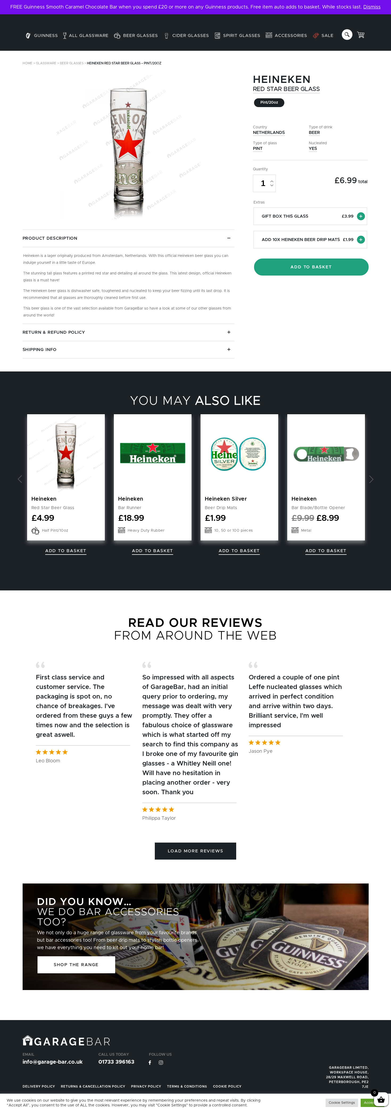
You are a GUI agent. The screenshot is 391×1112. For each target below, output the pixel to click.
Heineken (282, 80)
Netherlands (269, 132)
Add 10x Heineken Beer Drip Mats (308, 240)
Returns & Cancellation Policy (93, 1086)
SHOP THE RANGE (76, 965)
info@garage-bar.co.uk (52, 1062)
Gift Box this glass (308, 216)
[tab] (128, 277)
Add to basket (239, 551)
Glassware (46, 63)
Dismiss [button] (372, 7)
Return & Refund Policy (54, 332)
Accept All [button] (372, 1103)
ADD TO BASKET (311, 267)
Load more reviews (195, 851)
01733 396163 (116, 1062)
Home (27, 63)
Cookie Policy (227, 1086)
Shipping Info (40, 350)
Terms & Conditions (187, 1086)
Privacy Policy (146, 1086)
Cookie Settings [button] (342, 1103)
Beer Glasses (72, 63)
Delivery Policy (39, 1086)
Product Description (50, 238)
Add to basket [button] (65, 551)
